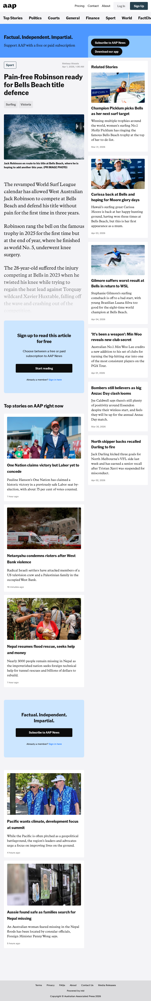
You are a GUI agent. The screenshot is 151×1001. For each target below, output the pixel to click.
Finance (92, 17)
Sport (110, 17)
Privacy (50, 985)
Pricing (80, 6)
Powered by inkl (75, 990)
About (106, 6)
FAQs (62, 985)
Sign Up (139, 6)
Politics (35, 17)
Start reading (44, 368)
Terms (38, 985)
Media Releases (107, 985)
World (127, 17)
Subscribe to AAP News (110, 43)
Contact (93, 6)
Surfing (11, 104)
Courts (54, 17)
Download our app (106, 51)
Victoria (26, 104)
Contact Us (87, 985)
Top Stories (13, 17)
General (73, 17)
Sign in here (55, 379)
